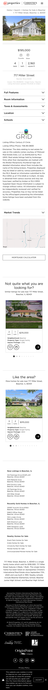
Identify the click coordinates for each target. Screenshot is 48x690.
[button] (24, 233)
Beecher (38, 82)
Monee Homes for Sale (15, 549)
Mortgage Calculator (24, 257)
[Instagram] (27, 662)
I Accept (38, 680)
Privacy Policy (24, 668)
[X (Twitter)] (21, 662)
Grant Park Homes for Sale (17, 540)
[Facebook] (15, 662)
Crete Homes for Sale (15, 543)
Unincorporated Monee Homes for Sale (22, 551)
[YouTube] (33, 662)
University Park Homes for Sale (19, 546)
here (7, 687)
